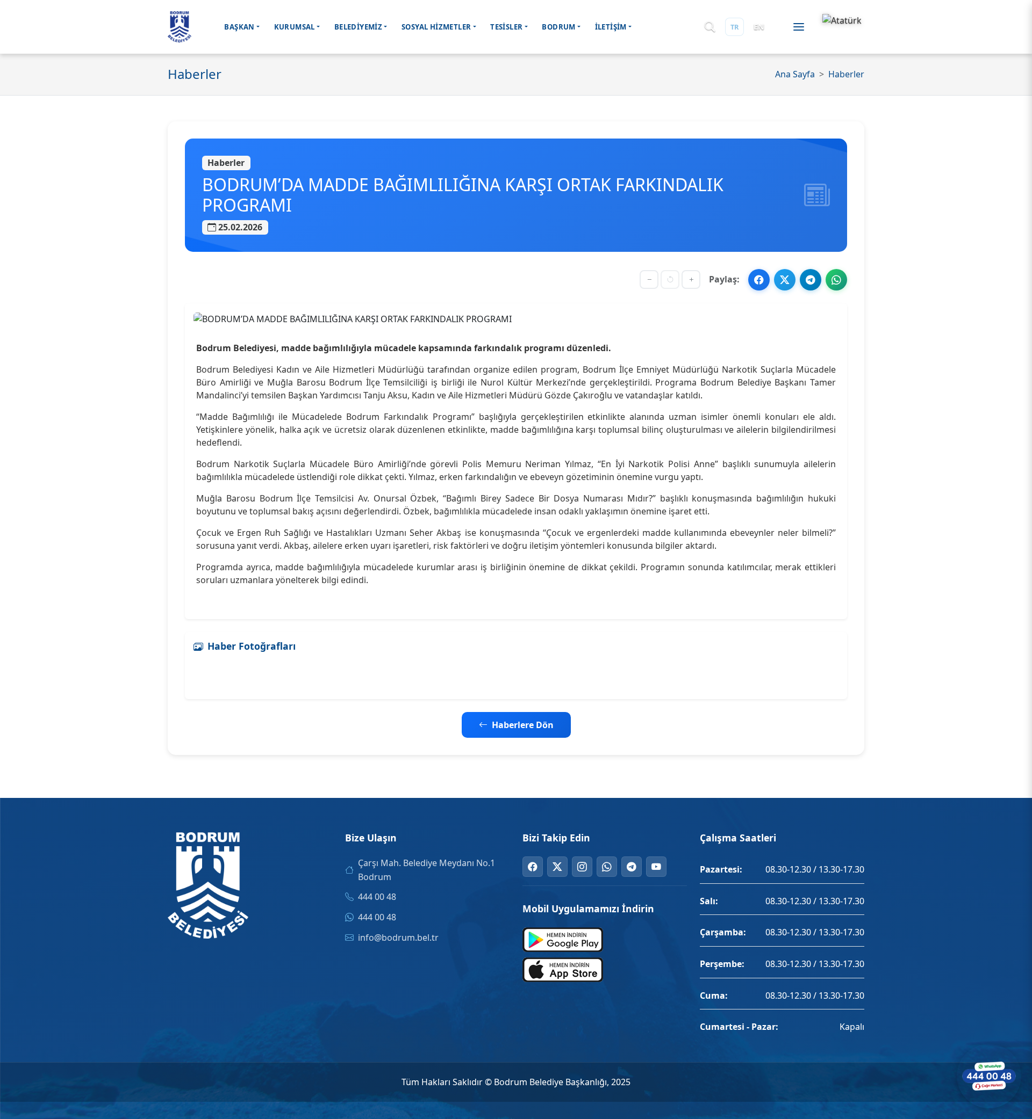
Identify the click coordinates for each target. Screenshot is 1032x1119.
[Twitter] (557, 866)
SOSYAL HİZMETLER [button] (436, 27)
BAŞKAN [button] (239, 27)
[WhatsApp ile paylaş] (836, 279)
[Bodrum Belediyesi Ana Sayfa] (179, 27)
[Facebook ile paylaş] (759, 279)
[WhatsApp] (607, 866)
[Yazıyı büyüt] (691, 279)
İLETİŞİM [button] (611, 27)
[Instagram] (582, 866)
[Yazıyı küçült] (649, 279)
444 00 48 (377, 897)
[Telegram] (631, 866)
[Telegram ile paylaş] (810, 279)
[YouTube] (656, 866)
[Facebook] (532, 866)
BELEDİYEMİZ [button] (358, 27)
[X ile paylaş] (785, 279)
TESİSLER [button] (506, 27)
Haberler (846, 74)
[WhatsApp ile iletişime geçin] (989, 1076)
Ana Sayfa (795, 74)
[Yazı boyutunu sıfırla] (670, 279)
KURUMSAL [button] (294, 27)
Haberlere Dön (523, 725)
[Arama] (710, 27)
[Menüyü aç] (798, 27)
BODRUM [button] (558, 27)
